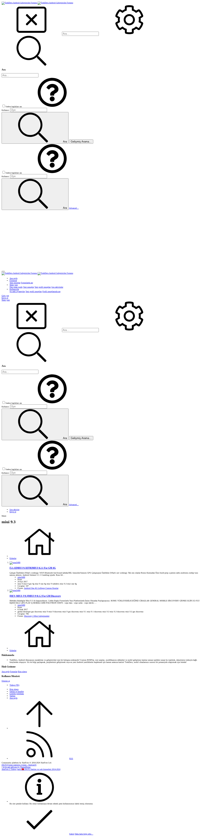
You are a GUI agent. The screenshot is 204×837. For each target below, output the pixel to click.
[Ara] (129, 34)
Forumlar (13, 671)
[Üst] (39, 728)
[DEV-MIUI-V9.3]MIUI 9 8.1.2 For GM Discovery (35, 596)
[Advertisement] (102, 240)
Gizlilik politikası (17, 694)
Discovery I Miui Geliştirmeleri (36, 616)
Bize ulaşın (22, 671)
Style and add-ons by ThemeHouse (16, 767)
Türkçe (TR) (14, 685)
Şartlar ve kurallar (17, 691)
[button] (52, 106)
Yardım (12, 696)
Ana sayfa (5, 671)
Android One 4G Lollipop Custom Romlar (41, 588)
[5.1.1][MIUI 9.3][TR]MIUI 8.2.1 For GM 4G (33, 568)
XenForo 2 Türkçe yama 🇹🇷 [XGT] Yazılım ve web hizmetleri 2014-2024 (31, 769)
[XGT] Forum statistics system (19, 765)
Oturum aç (6, 681)
